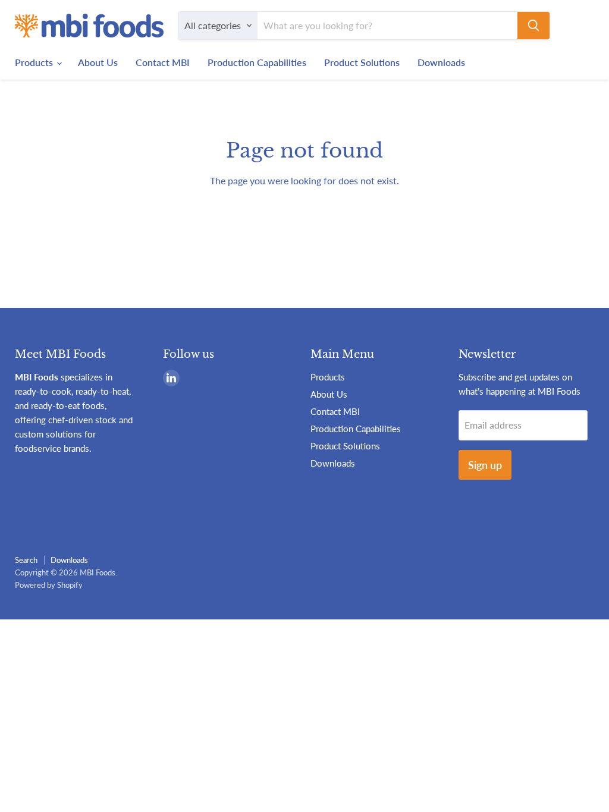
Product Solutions (362, 62)
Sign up (485, 464)
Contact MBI (163, 62)
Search (26, 560)
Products (35, 62)
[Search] (533, 25)
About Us (98, 62)
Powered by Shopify (49, 585)
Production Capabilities (257, 62)
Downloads (441, 62)
